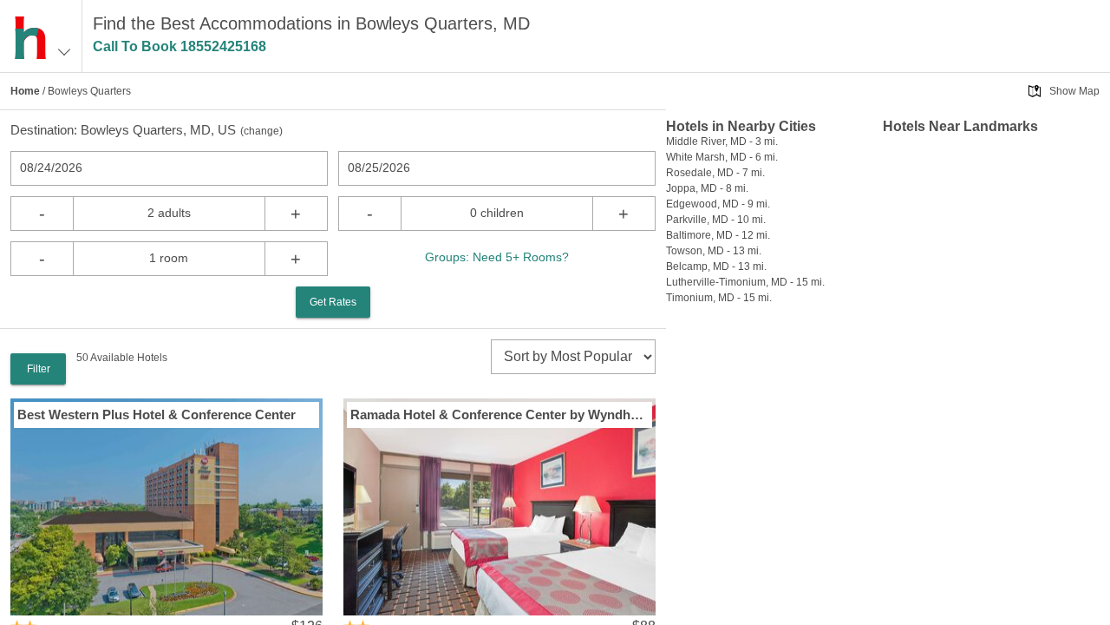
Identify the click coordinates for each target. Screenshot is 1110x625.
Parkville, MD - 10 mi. (716, 220)
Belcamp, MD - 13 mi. (716, 266)
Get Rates (333, 302)
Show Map (1074, 91)
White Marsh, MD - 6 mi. (722, 157)
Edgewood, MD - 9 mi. (718, 204)
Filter (38, 369)
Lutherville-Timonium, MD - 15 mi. (745, 282)
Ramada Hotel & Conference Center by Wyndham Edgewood (499, 414)
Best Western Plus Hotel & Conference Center (156, 414)
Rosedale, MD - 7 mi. (715, 173)
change (261, 131)
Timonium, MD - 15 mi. (719, 298)
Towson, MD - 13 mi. (713, 251)
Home (25, 91)
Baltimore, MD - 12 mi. (718, 235)
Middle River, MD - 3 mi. (722, 141)
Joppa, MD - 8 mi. (707, 188)
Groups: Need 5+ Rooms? (497, 257)
